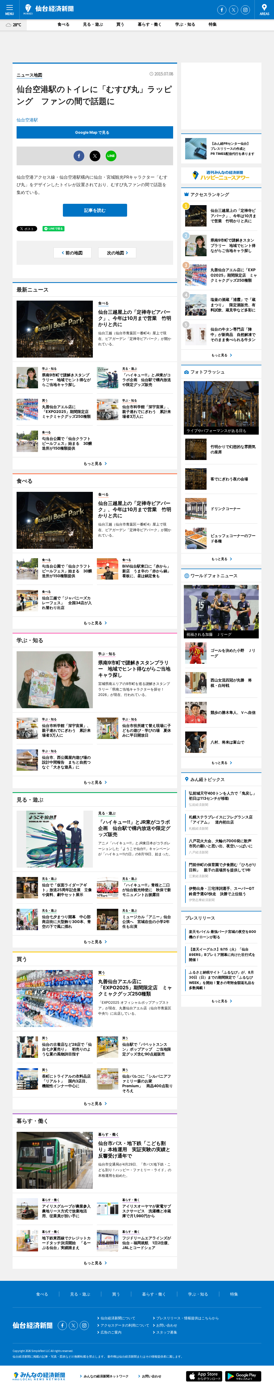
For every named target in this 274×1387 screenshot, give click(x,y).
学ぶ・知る (185, 24)
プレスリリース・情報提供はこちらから (187, 1318)
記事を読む (95, 210)
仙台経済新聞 (49, 9)
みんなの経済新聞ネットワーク (39, 1376)
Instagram (245, 9)
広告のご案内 (111, 1332)
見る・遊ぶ (93, 24)
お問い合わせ (166, 1325)
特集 (213, 24)
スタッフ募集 (166, 1332)
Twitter (233, 9)
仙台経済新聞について (118, 1318)
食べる (64, 24)
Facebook (221, 9)
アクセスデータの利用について (125, 1325)
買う (120, 24)
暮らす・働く (150, 24)
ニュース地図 (29, 75)
